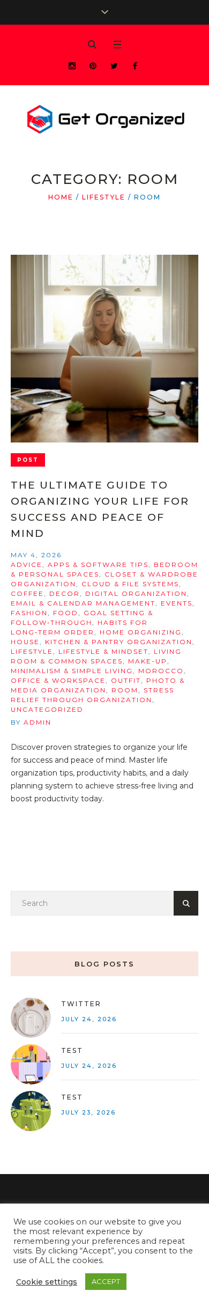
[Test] (31, 1063)
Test (72, 1050)
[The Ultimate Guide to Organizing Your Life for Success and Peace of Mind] (104, 348)
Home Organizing (141, 632)
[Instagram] (72, 66)
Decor (64, 593)
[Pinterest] (93, 66)
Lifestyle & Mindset (103, 651)
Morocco (161, 671)
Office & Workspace (58, 680)
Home (60, 197)
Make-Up (147, 661)
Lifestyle (103, 197)
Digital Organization (136, 593)
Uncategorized (47, 709)
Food (65, 613)
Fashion (29, 613)
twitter (81, 1004)
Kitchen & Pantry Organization (118, 642)
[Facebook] (135, 66)
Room (124, 690)
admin (37, 722)
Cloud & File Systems (130, 584)
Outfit (126, 680)
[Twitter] (114, 66)
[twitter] (31, 1017)
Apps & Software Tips (98, 564)
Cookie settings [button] (46, 1282)
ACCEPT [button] (106, 1281)
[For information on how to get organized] (104, 120)
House (25, 642)
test (72, 1097)
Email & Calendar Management (83, 603)
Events (176, 603)
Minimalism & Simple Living (72, 671)
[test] (31, 1110)
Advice (26, 564)
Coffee (27, 593)
